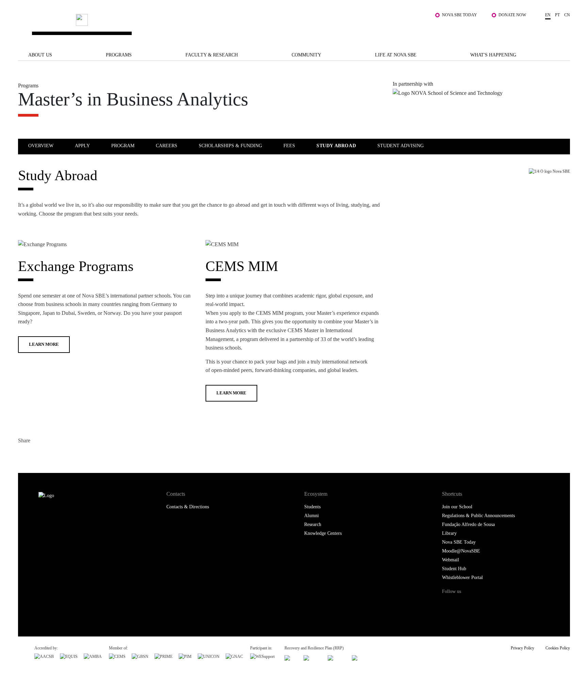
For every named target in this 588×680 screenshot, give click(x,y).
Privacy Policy (522, 648)
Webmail (450, 559)
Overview (40, 145)
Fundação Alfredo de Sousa (468, 524)
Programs (119, 54)
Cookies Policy (557, 648)
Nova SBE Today (459, 15)
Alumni (311, 515)
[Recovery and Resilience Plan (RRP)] (313, 657)
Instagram (477, 604)
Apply (82, 145)
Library (449, 533)
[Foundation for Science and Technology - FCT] (290, 657)
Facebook (24, 455)
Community (306, 54)
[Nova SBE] (245, 26)
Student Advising (400, 145)
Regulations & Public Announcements (478, 515)
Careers (166, 145)
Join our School (457, 506)
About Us (40, 54)
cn (567, 15)
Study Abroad (336, 145)
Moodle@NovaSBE (461, 551)
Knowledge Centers (323, 533)
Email (65, 455)
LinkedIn (51, 455)
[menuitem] (51, 145)
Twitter (38, 455)
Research (312, 524)
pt (557, 15)
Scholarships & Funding (230, 145)
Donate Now (512, 15)
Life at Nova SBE (395, 54)
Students (312, 506)
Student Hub (454, 568)
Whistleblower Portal (462, 577)
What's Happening (493, 54)
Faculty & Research (211, 54)
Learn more (44, 344)
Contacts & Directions (187, 506)
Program (122, 145)
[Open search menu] (563, 30)
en (548, 15)
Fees (289, 145)
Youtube (506, 604)
